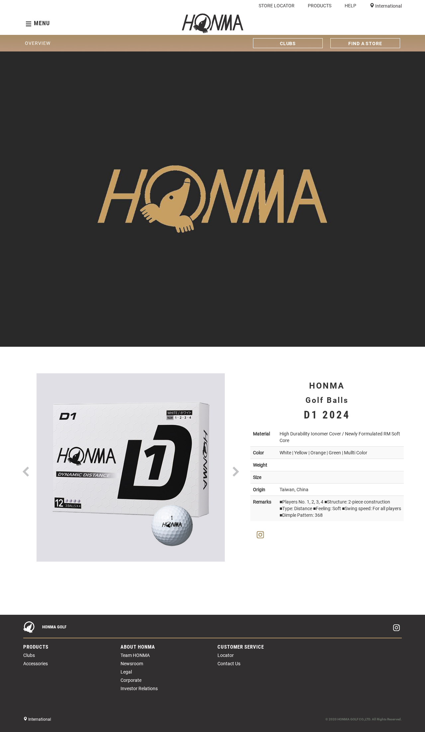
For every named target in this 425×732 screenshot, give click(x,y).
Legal (126, 672)
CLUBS (288, 43)
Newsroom (132, 663)
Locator (225, 655)
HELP (350, 5)
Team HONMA (135, 655)
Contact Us (228, 663)
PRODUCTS (319, 5)
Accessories (35, 663)
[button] (26, 460)
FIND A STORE (365, 43)
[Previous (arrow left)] (11, 614)
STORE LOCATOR (277, 5)
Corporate (131, 680)
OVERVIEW (37, 43)
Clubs (29, 655)
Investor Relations (139, 688)
